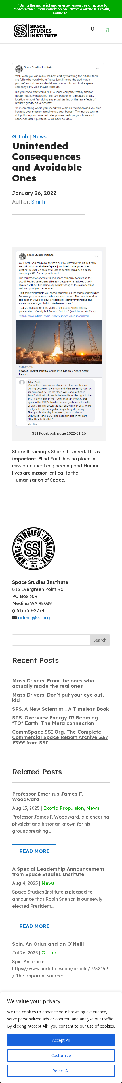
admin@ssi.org (34, 617)
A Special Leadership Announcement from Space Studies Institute (58, 871)
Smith (38, 201)
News (39, 136)
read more (34, 851)
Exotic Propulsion (63, 808)
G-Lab (20, 136)
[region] (61, 1037)
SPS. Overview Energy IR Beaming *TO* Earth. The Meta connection (55, 720)
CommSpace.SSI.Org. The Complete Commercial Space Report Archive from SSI (60, 737)
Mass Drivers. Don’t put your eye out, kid (58, 697)
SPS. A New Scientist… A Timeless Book (60, 709)
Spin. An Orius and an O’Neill (48, 944)
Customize (61, 1055)
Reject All (61, 1070)
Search (100, 640)
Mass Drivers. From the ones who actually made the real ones (53, 683)
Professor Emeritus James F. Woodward (47, 796)
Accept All (61, 1040)
